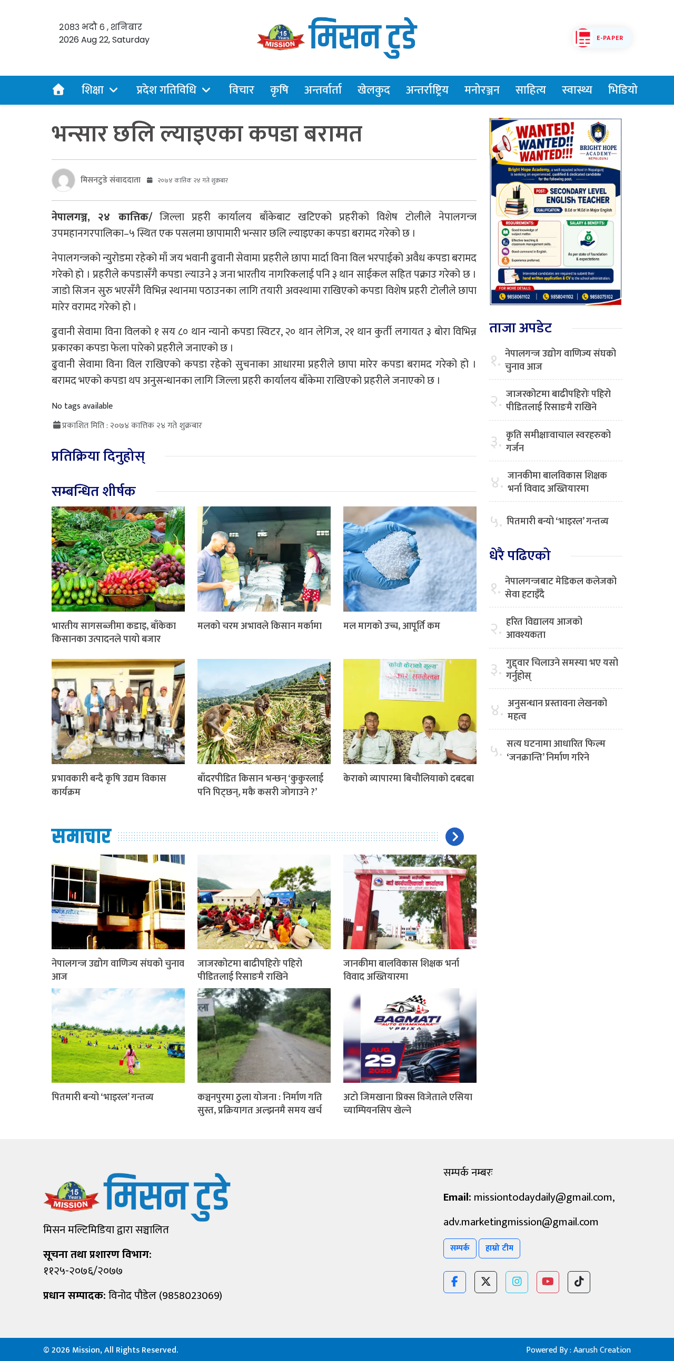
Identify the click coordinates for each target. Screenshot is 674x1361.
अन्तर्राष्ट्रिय (427, 90)
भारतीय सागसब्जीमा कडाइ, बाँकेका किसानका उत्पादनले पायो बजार (114, 632)
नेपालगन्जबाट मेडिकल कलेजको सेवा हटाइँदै (561, 588)
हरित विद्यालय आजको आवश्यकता (544, 629)
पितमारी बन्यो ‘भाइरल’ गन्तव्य (103, 1097)
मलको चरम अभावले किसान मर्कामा (259, 626)
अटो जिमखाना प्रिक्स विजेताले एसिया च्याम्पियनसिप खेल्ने (407, 1104)
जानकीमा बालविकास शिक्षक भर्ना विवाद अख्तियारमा (401, 970)
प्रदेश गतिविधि (166, 90)
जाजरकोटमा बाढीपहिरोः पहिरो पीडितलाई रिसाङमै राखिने (249, 970)
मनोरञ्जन (482, 90)
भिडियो (623, 90)
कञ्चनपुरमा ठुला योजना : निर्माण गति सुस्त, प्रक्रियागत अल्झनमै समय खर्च (259, 1104)
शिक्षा (93, 90)
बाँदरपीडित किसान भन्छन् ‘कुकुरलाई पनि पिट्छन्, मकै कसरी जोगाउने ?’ (260, 785)
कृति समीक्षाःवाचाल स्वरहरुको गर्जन (558, 442)
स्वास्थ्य (577, 90)
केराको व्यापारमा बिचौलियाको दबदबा (408, 779)
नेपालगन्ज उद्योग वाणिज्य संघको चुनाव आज (118, 970)
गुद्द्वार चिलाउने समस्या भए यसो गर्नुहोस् (562, 670)
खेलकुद (374, 90)
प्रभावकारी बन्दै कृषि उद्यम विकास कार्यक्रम (109, 785)
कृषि (279, 90)
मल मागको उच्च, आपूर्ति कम (391, 626)
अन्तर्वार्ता (323, 90)
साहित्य (531, 90)
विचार (241, 90)
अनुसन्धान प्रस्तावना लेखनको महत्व (557, 710)
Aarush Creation (602, 1350)
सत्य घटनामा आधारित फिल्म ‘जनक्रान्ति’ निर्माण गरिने (556, 751)
